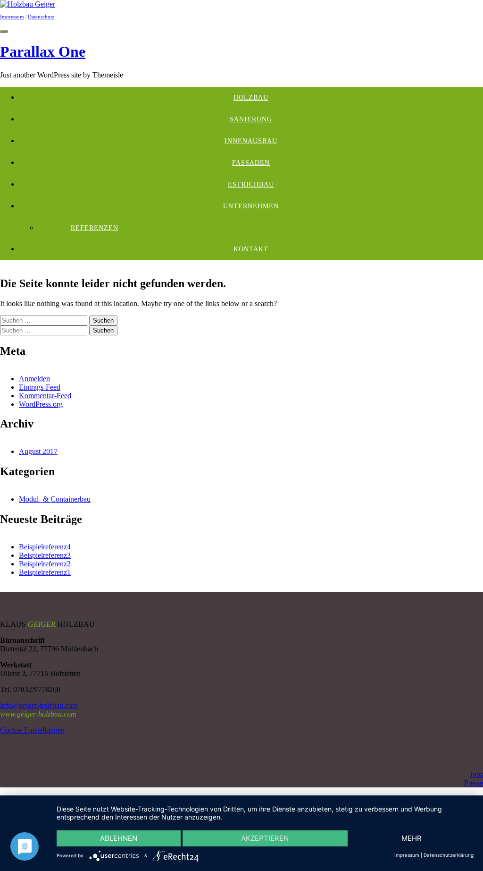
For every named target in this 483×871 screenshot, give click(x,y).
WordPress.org (41, 404)
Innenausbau (251, 141)
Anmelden (34, 379)
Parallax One (42, 51)
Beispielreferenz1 (45, 572)
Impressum (12, 16)
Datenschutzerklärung (449, 855)
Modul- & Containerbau (55, 499)
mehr (411, 838)
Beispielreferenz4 (45, 547)
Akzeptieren (265, 838)
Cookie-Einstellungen (32, 730)
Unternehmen (251, 206)
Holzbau (250, 97)
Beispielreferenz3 (45, 555)
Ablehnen (118, 838)
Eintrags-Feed (39, 387)
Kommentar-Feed (45, 396)
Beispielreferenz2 (45, 564)
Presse (473, 783)
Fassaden (251, 162)
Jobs (476, 774)
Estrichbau (251, 184)
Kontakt (250, 249)
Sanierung (251, 119)
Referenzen (94, 227)
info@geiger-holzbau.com (39, 705)
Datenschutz (41, 16)
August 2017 (38, 451)
